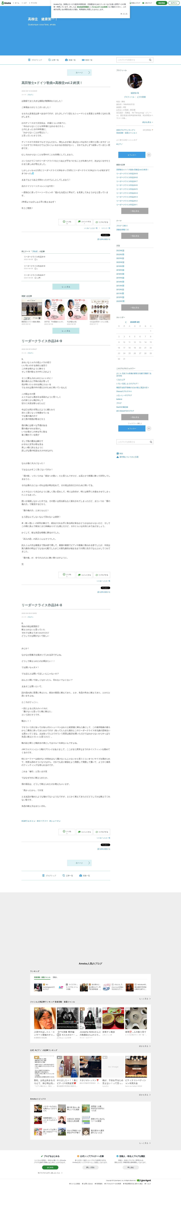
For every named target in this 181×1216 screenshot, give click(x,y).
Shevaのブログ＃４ (124, 391)
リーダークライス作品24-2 (126, 201)
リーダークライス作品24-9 (42, 341)
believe (119, 399)
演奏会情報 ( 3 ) (122, 230)
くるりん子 (120, 380)
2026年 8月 (135, 322)
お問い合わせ (88, 1184)
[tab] (42, 977)
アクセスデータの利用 (113, 1184)
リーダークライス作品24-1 (126, 205)
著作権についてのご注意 (129, 457)
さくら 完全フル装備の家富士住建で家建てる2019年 (133, 374)
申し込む (131, 1167)
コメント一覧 (105, 228)
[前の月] (126, 322)
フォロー (132, 155)
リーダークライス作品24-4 (127, 193)
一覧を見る (135, 211)
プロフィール (129, 97)
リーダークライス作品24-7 (126, 181)
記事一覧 (55, 60)
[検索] (150, 60)
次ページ (79, 72)
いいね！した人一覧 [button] (91, 228)
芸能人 (55, 977)
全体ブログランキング (125, 130)
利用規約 (99, 1184)
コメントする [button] (86, 222)
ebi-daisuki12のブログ (125, 411)
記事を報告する (105, 239)
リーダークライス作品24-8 (42, 605)
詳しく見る (90, 1167)
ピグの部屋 (141, 97)
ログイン (174, 3)
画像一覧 (72, 60)
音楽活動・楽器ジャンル (125, 133)
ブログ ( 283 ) (121, 226)
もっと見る (66, 287)
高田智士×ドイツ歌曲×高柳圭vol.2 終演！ (52, 83)
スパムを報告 (75, 1184)
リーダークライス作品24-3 (127, 197)
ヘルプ (148, 1184)
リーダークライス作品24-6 (127, 185)
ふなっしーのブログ (124, 395)
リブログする (103, 222)
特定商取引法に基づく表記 (134, 1184)
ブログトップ (37, 60)
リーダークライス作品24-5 (127, 189)
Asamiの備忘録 (122, 407)
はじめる (50, 1167)
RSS (121, 453)
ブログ (29, 95)
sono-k (135, 92)
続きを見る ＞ (147, 122)
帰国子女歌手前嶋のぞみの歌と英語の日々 (132, 387)
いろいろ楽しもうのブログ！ (127, 384)
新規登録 (161, 3)
